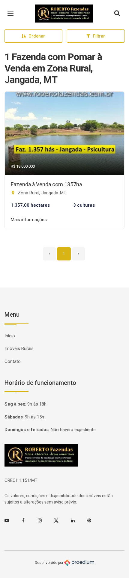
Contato (12, 361)
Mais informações (29, 219)
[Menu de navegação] (12, 13)
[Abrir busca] (117, 14)
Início (9, 336)
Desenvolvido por (49, 563)
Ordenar (36, 36)
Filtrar (99, 36)
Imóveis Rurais (19, 348)
